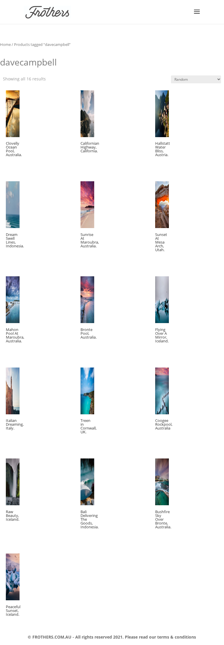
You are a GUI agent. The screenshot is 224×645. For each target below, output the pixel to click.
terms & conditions (176, 637)
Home (5, 44)
